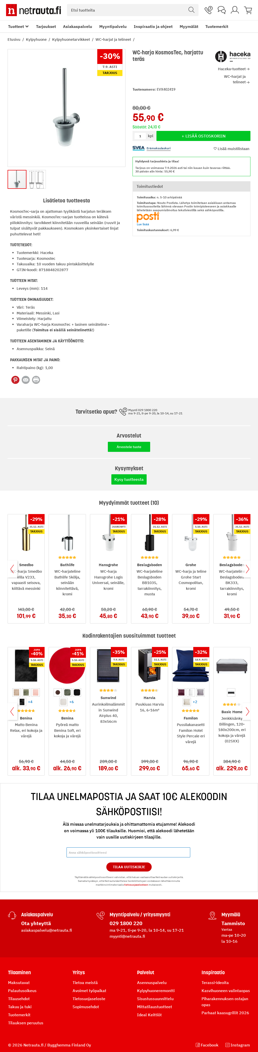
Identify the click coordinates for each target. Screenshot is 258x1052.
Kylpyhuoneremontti (156, 990)
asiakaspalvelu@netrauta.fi (46, 930)
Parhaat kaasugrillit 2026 (225, 1012)
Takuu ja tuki (19, 1006)
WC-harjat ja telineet (113, 39)
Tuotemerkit (216, 26)
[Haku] (191, 10)
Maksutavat (19, 982)
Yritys (79, 972)
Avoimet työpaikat (89, 990)
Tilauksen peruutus (25, 1022)
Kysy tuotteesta (129, 479)
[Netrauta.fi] (33, 10)
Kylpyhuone (37, 39)
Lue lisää (143, 224)
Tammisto (233, 923)
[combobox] (133, 10)
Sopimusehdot (86, 1006)
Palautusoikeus (22, 990)
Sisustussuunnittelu (155, 998)
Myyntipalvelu (113, 26)
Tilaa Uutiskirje (129, 867)
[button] (36, 179)
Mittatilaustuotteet (154, 1006)
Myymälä (230, 914)
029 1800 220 (126, 923)
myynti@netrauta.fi (127, 936)
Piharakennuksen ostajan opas (225, 1001)
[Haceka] (232, 56)
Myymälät (189, 26)
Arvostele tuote (129, 447)
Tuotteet (16, 26)
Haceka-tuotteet (232, 68)
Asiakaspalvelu (77, 26)
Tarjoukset (46, 26)
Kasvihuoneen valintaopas (226, 990)
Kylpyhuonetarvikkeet (71, 39)
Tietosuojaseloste (89, 998)
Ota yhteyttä (36, 923)
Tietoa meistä (85, 982)
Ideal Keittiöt (149, 1014)
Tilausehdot (19, 998)
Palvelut (145, 972)
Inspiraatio (213, 972)
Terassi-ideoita (215, 982)
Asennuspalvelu (152, 982)
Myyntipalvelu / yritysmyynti (140, 914)
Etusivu (14, 39)
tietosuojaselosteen (136, 884)
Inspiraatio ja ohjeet (153, 26)
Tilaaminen (19, 972)
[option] (16, 692)
